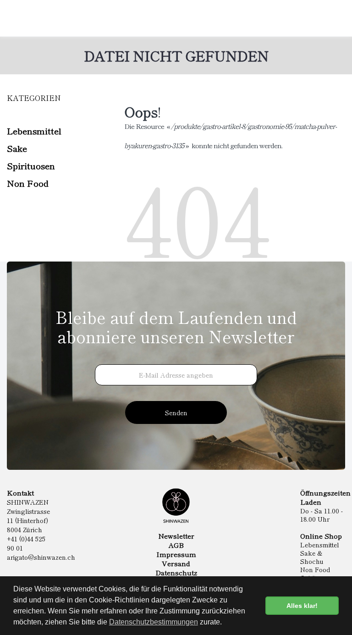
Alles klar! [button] (302, 605)
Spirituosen (31, 165)
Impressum (176, 554)
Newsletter (176, 535)
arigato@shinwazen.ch (41, 557)
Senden (176, 412)
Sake (17, 148)
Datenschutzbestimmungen (153, 622)
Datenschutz (176, 572)
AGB (176, 545)
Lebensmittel (34, 130)
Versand (176, 563)
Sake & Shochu (312, 557)
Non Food (28, 183)
